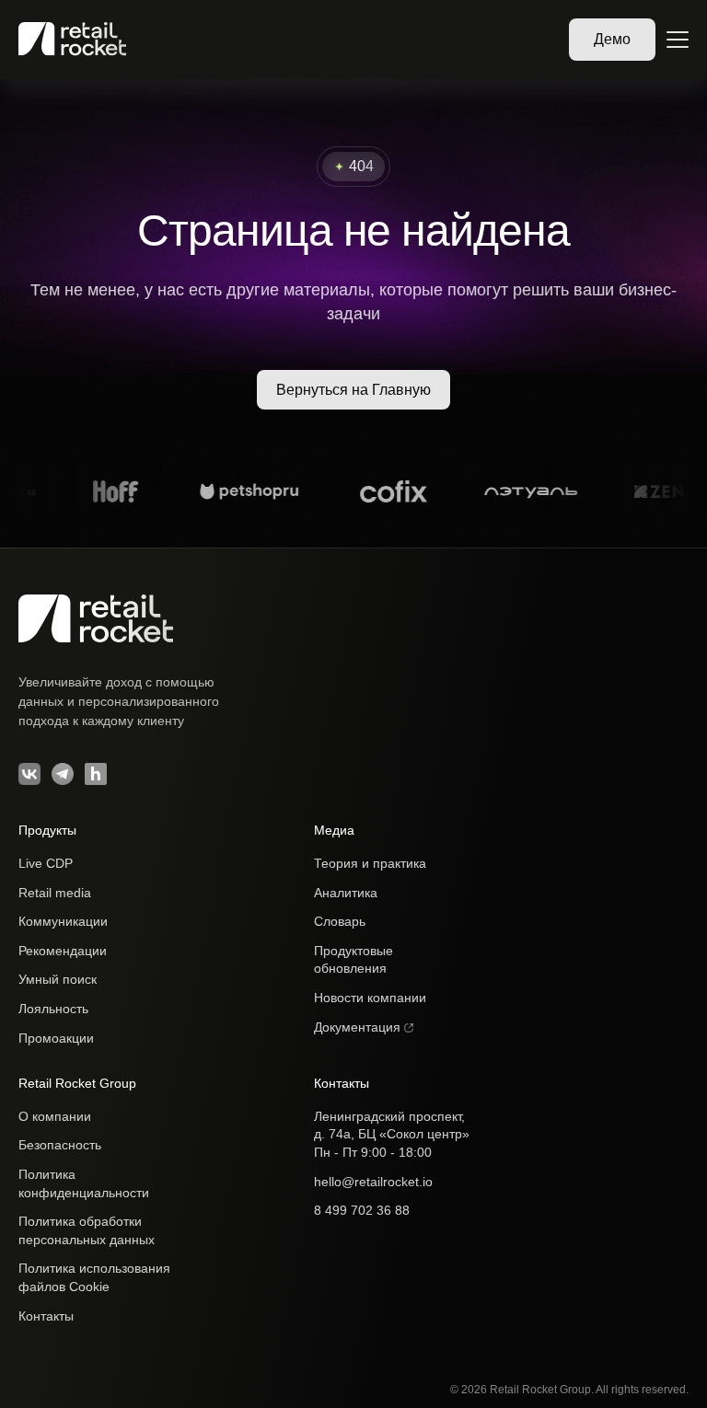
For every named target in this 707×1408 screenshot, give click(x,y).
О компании (54, 1116)
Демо (612, 39)
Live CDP (45, 863)
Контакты (46, 1316)
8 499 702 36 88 (362, 1210)
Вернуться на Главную (353, 390)
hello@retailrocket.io (373, 1181)
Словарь (339, 921)
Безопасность (59, 1144)
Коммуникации (63, 921)
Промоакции (56, 1038)
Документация (359, 1027)
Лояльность (53, 1008)
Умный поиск (57, 979)
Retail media (54, 892)
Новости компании (370, 997)
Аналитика (345, 892)
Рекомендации (62, 950)
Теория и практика (370, 863)
